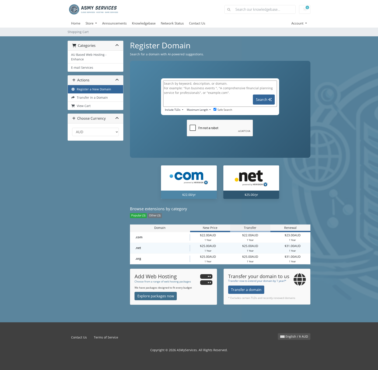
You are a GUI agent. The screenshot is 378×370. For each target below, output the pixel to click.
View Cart (83, 106)
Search (262, 99)
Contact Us (197, 23)
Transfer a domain (246, 289)
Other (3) (155, 215)
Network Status (172, 23)
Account (297, 23)
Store (90, 23)
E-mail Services (82, 67)
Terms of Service (106, 337)
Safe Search (224, 110)
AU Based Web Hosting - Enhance (89, 57)
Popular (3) (138, 215)
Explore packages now (155, 296)
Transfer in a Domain (91, 97)
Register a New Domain (93, 89)
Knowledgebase (144, 23)
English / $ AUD (296, 336)
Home (75, 23)
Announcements (114, 23)
